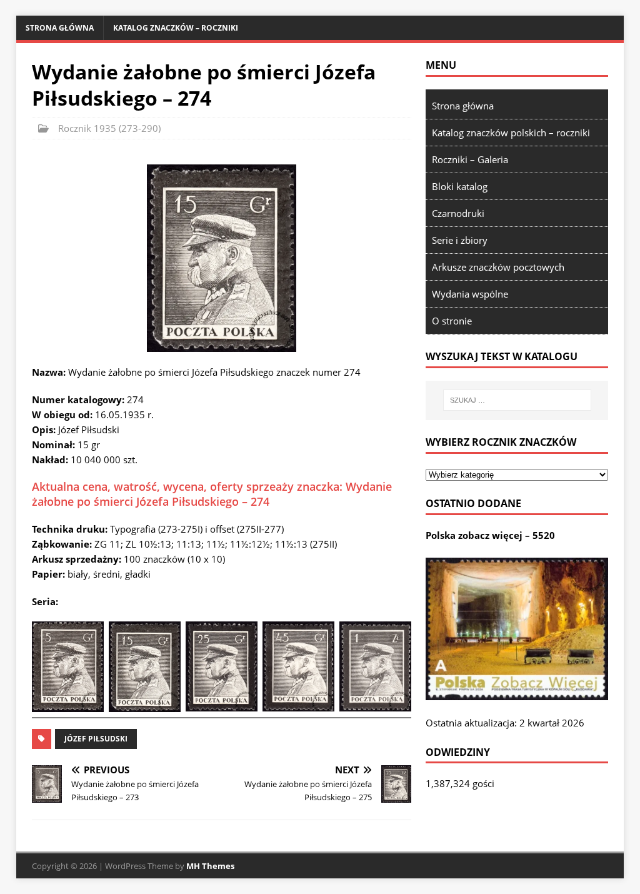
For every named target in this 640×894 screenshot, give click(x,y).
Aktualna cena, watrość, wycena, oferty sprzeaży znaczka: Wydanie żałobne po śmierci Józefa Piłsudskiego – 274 (212, 493)
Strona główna (60, 28)
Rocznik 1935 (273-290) (109, 128)
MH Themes (210, 865)
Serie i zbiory (460, 240)
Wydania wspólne (470, 294)
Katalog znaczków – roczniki (175, 28)
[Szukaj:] (517, 400)
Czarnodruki (458, 213)
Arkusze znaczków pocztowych (498, 267)
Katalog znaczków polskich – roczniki (511, 132)
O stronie (452, 320)
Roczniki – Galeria (470, 159)
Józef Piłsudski (96, 738)
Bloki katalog (460, 186)
